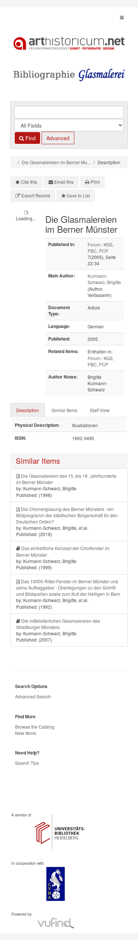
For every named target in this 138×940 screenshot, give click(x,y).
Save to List (78, 195)
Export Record (35, 195)
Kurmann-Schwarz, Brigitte (104, 279)
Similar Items (64, 410)
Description (27, 410)
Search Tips (27, 763)
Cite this (29, 182)
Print (95, 182)
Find (30, 138)
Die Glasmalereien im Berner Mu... (56, 162)
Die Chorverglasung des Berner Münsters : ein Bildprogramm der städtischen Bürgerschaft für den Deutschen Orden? (67, 515)
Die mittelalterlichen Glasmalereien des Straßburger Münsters (58, 624)
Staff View (100, 410)
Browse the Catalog (34, 726)
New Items (25, 733)
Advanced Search (33, 696)
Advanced (58, 138)
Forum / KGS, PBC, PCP (101, 247)
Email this (64, 182)
